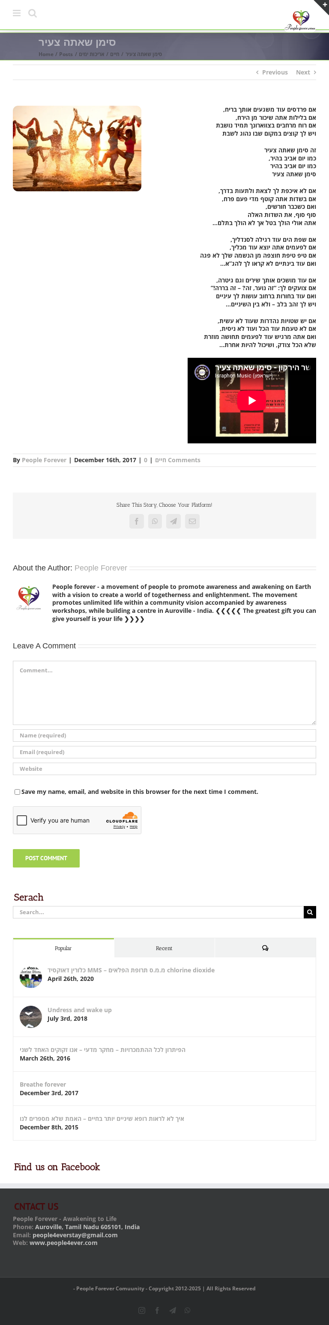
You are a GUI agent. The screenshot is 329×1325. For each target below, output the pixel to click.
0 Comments (172, 460)
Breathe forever (43, 1084)
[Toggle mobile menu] (17, 13)
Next (303, 72)
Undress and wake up (80, 1010)
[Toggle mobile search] (32, 13)
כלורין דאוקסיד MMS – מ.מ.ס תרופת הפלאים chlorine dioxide (131, 970)
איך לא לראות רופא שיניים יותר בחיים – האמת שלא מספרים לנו (102, 1118)
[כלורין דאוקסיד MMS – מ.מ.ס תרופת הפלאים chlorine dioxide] (31, 970)
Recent (164, 948)
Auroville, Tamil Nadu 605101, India (87, 1227)
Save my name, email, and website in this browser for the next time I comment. (139, 791)
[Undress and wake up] (31, 1010)
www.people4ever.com (64, 1243)
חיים (160, 460)
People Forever (44, 460)
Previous (275, 72)
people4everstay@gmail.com (75, 1235)
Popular (63, 948)
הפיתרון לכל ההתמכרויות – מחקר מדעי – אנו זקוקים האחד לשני (102, 1050)
